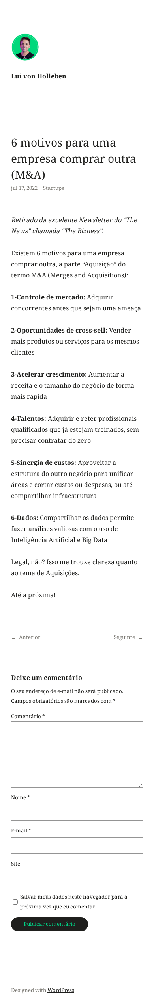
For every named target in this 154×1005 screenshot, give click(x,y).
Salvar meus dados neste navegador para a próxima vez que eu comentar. (74, 901)
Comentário (28, 716)
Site (15, 863)
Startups (53, 187)
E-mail (21, 830)
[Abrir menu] (16, 96)
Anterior (29, 637)
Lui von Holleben (38, 76)
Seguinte (124, 637)
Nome (20, 797)
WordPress (60, 990)
